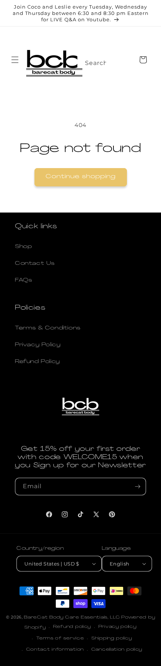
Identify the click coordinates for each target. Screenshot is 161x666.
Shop (23, 247)
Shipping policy (111, 638)
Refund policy (72, 627)
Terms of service (60, 638)
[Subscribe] (137, 486)
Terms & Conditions (47, 328)
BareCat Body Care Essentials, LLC (72, 618)
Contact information (55, 650)
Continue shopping (81, 177)
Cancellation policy (116, 650)
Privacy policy (117, 627)
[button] (15, 60)
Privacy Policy (37, 345)
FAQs (23, 280)
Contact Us (35, 263)
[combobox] (92, 61)
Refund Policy (37, 362)
